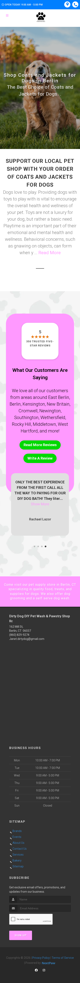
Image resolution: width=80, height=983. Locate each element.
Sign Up (21, 935)
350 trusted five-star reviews (40, 343)
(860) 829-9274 (19, 634)
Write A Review (40, 458)
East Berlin (58, 397)
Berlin (15, 404)
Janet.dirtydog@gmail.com (26, 638)
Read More (49, 252)
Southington (26, 417)
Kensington (34, 404)
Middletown (44, 424)
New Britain (58, 404)
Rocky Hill (21, 424)
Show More (40, 504)
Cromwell (28, 410)
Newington (50, 410)
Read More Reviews (40, 445)
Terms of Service (63, 957)
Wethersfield (52, 417)
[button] (34, 546)
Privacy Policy (41, 957)
